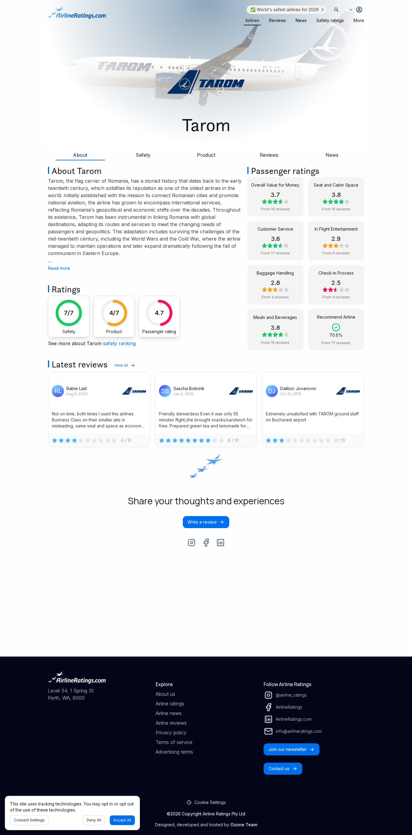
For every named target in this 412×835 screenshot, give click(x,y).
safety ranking (119, 343)
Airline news (169, 713)
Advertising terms (174, 752)
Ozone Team (243, 824)
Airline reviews (171, 723)
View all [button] (121, 365)
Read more (59, 268)
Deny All (94, 820)
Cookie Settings (210, 802)
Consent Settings (29, 820)
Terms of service (174, 742)
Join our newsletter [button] (287, 749)
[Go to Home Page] (77, 15)
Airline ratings (170, 704)
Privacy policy (171, 732)
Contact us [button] (279, 768)
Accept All (122, 820)
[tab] (252, 20)
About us (165, 694)
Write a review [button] (202, 522)
